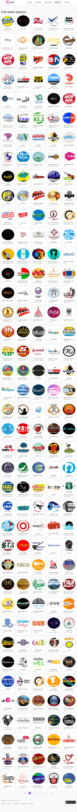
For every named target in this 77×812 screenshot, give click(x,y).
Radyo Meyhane (23, 592)
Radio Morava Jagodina (7, 67)
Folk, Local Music (68, 360)
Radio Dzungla (8, 630)
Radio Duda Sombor (23, 572)
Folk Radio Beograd (23, 728)
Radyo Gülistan (8, 747)
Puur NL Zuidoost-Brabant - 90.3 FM (69, 611)
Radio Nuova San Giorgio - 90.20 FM (69, 223)
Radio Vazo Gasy (8, 397)
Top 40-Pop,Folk (37, 205)
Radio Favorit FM (38, 184)
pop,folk (66, 185)
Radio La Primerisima (23, 766)
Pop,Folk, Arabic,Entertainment (53, 88)
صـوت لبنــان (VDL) (38, 106)
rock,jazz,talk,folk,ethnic (7, 496)
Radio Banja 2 (38, 728)
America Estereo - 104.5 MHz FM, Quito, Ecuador (23, 339)
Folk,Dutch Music (37, 146)
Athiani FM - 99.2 (54, 514)
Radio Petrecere (69, 184)
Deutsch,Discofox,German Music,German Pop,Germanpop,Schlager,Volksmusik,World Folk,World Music (38, 574)
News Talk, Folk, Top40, (23, 554)
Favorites (67, 2)
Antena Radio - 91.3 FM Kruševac (23, 87)
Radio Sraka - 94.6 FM (38, 514)
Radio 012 (7, 281)
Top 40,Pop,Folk (52, 69)
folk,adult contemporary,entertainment (38, 438)
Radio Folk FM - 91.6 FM (23, 611)
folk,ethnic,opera (37, 302)
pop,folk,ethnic (67, 515)
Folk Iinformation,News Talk (53, 574)
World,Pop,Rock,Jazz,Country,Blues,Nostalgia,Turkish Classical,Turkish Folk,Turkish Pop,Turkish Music (53, 787)
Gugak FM (53, 611)
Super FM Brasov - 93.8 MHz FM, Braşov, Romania (23, 359)
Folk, (65, 88)
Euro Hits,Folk (51, 30)
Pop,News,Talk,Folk (7, 360)
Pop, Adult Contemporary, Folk (69, 30)
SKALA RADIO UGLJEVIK (7, 417)
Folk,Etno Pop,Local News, (53, 146)
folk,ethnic (20, 632)
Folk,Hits (20, 457)
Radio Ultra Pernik (23, 320)
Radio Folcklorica (54, 436)
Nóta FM (8, 106)
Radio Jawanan (8, 708)
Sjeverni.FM (23, 436)
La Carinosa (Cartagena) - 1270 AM (69, 766)
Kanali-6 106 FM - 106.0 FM (38, 261)
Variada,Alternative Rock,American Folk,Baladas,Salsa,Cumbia (23, 710)
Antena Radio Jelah (69, 145)
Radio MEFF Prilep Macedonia (69, 514)
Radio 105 (23, 203)
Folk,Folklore (51, 302)
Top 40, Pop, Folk (68, 632)
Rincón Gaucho (54, 300)
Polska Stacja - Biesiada (53, 397)
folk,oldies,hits (67, 399)
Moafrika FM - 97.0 (8, 320)
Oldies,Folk (66, 341)
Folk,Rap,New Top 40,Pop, (7, 30)
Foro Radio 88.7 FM (23, 708)
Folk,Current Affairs (38, 496)
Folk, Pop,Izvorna (6, 418)
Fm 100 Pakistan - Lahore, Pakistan (7, 553)
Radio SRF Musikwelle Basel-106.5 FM (23, 164)
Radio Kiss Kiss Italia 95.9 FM (69, 28)
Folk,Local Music (68, 380)
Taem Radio (8, 184)
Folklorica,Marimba (22, 263)
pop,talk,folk (21, 535)
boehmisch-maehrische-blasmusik (38, 708)
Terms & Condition (24, 803)
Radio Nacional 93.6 (69, 320)
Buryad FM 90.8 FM (38, 359)
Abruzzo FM (54, 339)
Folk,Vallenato (21, 341)
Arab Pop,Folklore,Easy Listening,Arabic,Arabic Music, (53, 263)
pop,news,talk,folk (37, 108)
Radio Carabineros (69, 494)
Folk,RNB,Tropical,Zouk (23, 282)
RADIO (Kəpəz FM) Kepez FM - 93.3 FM (38, 125)
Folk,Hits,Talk (36, 399)
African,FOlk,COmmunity (53, 515)
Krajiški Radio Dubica (23, 397)
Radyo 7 (38, 533)
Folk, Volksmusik (52, 593)
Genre (58, 2)
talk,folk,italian (67, 496)
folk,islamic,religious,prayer (53, 768)
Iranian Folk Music (22, 380)
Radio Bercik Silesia (54, 728)
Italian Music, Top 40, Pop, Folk (38, 690)
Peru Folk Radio (69, 87)
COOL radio (8, 28)
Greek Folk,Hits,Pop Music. (7, 127)
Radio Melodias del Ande (7, 572)
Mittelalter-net (8, 592)
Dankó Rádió (38, 300)
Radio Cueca (38, 669)
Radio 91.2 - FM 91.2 (23, 747)
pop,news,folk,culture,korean (53, 613)
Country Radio (38, 87)
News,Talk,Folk (36, 651)
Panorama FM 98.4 (69, 747)
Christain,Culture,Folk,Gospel (69, 574)
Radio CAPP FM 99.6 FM (69, 125)
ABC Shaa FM (23, 67)
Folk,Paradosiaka (6, 477)
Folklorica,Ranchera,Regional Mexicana (69, 535)
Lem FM (23, 786)
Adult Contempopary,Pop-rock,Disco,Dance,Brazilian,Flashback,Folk (69, 787)
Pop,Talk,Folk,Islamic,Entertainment (7, 554)
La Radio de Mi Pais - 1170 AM (38, 475)
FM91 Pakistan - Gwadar (53, 164)
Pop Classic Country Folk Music (69, 710)
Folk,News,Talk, (52, 127)
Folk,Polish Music (52, 477)
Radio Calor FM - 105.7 (53, 747)
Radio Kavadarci (69, 67)
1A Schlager (54, 689)
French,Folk (5, 399)
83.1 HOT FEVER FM (69, 708)
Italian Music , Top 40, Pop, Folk (69, 224)
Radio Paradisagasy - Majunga (23, 281)
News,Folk (5, 671)
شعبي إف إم (23, 223)
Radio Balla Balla (54, 456)
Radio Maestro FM (23, 533)
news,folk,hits (67, 438)
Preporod (8, 689)
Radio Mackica (8, 87)
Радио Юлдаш (38, 223)
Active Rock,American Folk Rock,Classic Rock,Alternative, (23, 515)
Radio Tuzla (54, 553)
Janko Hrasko (69, 456)
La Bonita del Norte (69, 533)
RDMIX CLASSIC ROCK (38, 786)
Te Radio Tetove (8, 766)
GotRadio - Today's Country (53, 359)
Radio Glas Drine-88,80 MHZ (53, 184)
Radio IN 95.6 (8, 339)
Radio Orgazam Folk (69, 300)
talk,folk (4, 787)
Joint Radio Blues (69, 689)
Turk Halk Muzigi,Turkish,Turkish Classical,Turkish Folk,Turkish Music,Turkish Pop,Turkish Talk (23, 593)
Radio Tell (38, 456)
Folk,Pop (66, 69)
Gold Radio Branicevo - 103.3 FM (23, 300)
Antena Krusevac (54, 378)
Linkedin (9, 803)
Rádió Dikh (69, 475)
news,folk (35, 632)
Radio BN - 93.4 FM (54, 67)
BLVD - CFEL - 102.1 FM (23, 514)
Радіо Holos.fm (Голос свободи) (7, 494)
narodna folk (5, 69)
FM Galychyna (53, 242)
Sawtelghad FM (8, 514)
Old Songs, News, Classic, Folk (53, 282)
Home (30, 2)
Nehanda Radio (8, 456)
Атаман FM (23, 125)
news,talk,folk (21, 146)
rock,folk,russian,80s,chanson (23, 127)
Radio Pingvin (53, 669)
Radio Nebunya (69, 436)
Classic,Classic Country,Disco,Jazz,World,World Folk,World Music (23, 787)
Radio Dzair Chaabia (54, 106)
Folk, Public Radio (68, 593)
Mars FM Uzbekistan (8, 242)
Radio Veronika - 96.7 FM (7, 48)
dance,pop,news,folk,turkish (53, 205)
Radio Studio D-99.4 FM (69, 261)
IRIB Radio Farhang (69, 203)
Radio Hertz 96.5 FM (54, 572)
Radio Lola (69, 669)
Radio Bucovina (38, 242)
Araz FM (38, 417)
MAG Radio (38, 281)
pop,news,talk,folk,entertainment (7, 146)
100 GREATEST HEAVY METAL (23, 494)
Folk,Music (35, 166)
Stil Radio (69, 553)
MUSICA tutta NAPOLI (38, 611)
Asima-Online (53, 203)
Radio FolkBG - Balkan (7, 300)
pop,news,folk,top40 (7, 515)
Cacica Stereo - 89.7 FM (38, 494)
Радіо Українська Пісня (69, 397)
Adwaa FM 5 (54, 87)
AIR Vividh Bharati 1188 (53, 281)
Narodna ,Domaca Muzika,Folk (7, 88)
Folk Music (51, 749)
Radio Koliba (38, 397)
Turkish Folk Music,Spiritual (7, 749)
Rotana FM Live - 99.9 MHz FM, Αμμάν (23, 475)
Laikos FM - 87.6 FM (8, 125)
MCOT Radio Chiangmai (7, 164)
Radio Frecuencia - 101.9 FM (23, 184)
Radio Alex (53, 475)
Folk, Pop (50, 729)
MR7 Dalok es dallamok (23, 689)
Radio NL (38, 145)
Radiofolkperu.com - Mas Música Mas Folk (69, 728)
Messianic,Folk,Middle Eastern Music (7, 729)
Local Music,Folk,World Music (38, 360)
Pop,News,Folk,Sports (53, 224)
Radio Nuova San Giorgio (38, 689)
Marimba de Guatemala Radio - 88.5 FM (23, 261)
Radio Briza (38, 378)
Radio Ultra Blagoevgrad (38, 67)
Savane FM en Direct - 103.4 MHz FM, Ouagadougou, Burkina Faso (7, 359)
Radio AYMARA (23, 553)
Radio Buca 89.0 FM (23, 242)
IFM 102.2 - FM (69, 572)
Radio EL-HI (8, 728)
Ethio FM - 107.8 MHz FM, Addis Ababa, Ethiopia (53, 223)
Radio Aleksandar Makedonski (38, 766)
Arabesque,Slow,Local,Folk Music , (53, 632)
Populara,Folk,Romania (38, 244)
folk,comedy (21, 49)
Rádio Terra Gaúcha (69, 359)
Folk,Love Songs (68, 768)
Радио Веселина (8, 145)
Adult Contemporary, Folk (7, 49)
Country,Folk (51, 360)
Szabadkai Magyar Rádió (38, 747)
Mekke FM (53, 766)
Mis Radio (23, 669)
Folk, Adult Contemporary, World (23, 244)
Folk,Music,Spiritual (23, 69)
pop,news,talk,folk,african (7, 457)
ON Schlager (38, 572)
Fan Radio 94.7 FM (69, 164)
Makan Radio (23, 106)
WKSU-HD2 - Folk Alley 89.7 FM (69, 592)
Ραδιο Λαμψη (38, 553)
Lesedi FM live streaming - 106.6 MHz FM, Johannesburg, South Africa (38, 320)
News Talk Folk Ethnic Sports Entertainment (23, 108)
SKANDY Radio (38, 650)
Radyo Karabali (69, 417)
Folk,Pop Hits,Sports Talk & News (38, 282)
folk (64, 108)
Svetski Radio (53, 320)
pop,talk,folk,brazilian (7, 651)
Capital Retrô (69, 786)
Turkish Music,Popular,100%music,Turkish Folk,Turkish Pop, (38, 535)
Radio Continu (8, 223)
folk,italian (35, 613)
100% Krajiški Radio (54, 533)
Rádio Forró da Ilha (8, 650)
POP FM (8, 203)
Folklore (66, 457)
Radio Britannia (23, 650)
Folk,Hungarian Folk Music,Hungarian (7, 108)
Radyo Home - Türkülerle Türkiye (23, 630)
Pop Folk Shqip (6, 768)
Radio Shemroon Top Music (23, 378)
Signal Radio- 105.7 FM (69, 339)
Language (49, 2)
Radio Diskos (69, 242)
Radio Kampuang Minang (38, 48)
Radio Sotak (38, 339)
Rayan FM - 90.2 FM (54, 125)
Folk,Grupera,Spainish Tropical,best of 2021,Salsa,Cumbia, (38, 30)
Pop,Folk (35, 69)
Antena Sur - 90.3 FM (54, 417)
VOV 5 (23, 145)
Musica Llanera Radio (23, 417)
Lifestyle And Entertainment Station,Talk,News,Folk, (7, 185)
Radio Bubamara (38, 436)
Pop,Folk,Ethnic (21, 360)
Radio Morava (69, 106)
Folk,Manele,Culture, (69, 477)
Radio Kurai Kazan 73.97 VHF (38, 592)
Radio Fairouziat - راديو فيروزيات (53, 261)
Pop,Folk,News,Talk (68, 127)
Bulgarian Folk (67, 302)
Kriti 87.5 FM (8, 475)
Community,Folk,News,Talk (7, 321)
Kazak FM (69, 378)
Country (39, 2)
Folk (19, 30)
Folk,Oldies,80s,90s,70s (7, 224)
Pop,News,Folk (67, 282)
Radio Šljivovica (8, 436)
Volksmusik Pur (23, 456)
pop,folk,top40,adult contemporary (53, 671)
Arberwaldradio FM (54, 592)
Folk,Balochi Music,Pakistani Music (53, 166)
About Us (32, 803)
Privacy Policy (15, 803)
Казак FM (53, 145)
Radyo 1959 (54, 786)
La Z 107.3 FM (38, 28)
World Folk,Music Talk (7, 263)
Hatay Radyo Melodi (54, 650)
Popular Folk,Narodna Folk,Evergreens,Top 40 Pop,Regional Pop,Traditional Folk (23, 438)
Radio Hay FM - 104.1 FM (69, 281)
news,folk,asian (6, 166)
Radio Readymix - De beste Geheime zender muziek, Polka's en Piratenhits (7, 378)
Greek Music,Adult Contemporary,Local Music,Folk (38, 263)
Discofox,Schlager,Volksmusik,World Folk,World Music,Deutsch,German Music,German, (53, 690)
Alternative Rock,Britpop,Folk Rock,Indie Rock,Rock (23, 651)
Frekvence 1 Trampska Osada (7, 611)
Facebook (3, 803)
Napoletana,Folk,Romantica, (7, 535)
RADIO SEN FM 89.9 (8, 261)
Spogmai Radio (8, 786)
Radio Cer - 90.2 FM (38, 164)
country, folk (36, 88)
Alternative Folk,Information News (23, 418)
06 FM (53, 630)
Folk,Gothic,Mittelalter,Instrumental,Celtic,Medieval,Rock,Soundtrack (7, 593)
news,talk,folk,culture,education (69, 205)
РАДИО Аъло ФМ (23, 48)
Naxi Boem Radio (53, 48)
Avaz (69, 650)
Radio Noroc (69, 48)
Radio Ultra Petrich (38, 203)
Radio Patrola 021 (38, 630)
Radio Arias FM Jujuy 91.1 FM (53, 708)
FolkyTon (54, 494)
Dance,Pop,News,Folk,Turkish (23, 477)
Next (52, 793)
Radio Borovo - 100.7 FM (7, 669)
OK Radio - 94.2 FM (54, 28)
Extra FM (23, 28)
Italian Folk (51, 457)
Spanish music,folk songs (53, 710)
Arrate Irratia (69, 630)
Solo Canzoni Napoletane (7, 533)
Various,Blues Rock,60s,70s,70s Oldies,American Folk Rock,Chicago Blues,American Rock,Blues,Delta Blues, (69, 690)
